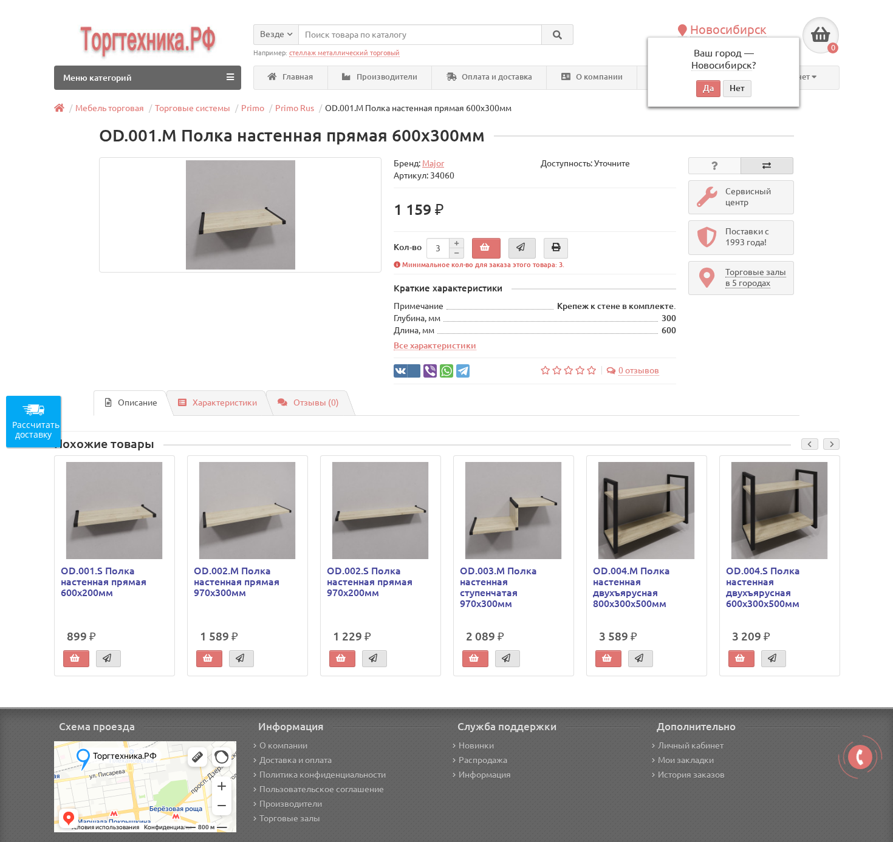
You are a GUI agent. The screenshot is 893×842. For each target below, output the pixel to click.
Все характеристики (435, 345)
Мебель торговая (109, 108)
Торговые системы (192, 108)
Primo (252, 108)
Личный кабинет (691, 745)
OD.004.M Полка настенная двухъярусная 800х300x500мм (631, 587)
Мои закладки (686, 760)
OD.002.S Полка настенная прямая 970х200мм (369, 581)
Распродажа (483, 760)
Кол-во (408, 247)
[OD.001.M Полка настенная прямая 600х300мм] (240, 215)
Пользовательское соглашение (321, 789)
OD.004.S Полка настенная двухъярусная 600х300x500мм (763, 587)
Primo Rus (294, 108)
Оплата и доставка (496, 76)
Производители (386, 76)
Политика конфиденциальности (322, 774)
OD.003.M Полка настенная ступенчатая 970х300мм (498, 587)
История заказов (691, 774)
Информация (485, 774)
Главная (297, 76)
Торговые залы (289, 818)
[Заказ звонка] (860, 757)
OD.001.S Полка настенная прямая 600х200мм (103, 581)
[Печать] (556, 248)
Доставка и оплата (295, 760)
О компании (598, 76)
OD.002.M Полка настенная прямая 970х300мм (236, 581)
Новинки (476, 745)
